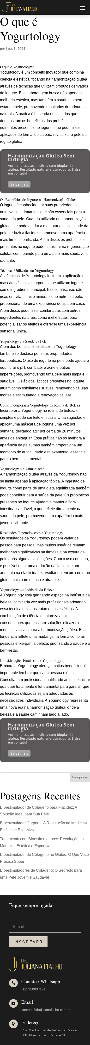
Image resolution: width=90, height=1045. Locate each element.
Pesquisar (79, 777)
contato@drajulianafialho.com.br (46, 1010)
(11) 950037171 (33, 989)
